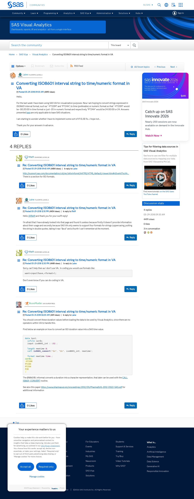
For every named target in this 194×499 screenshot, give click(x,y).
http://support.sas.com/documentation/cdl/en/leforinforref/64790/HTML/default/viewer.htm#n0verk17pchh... (76, 173)
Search (159, 5)
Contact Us (173, 5)
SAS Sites (180, 5)
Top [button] (17, 422)
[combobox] (73, 45)
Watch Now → (153, 135)
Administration (104, 13)
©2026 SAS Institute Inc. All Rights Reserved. (92, 490)
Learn (33, 13)
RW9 (31, 157)
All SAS (146, 4)
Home (12, 54)
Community (17, 13)
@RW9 (31, 216)
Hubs (138, 13)
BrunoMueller (35, 303)
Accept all (25, 466)
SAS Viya (84, 13)
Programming (50, 13)
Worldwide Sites (166, 5)
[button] (13, 84)
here (28, 112)
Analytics (68, 13)
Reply (132, 134)
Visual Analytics (40, 54)
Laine (25, 74)
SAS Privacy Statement (50, 446)
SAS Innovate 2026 (150, 101)
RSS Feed (78, 66)
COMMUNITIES (37, 5)
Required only (46, 466)
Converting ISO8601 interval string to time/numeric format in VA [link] (82, 54)
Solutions (123, 13)
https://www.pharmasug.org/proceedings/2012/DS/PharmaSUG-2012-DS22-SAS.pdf (81, 387)
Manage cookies (36, 476)
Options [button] (20, 66)
